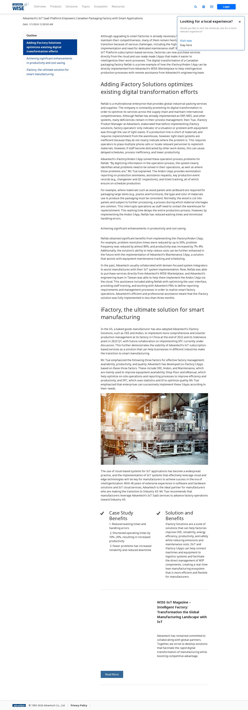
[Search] (195, 6)
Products (55, 6)
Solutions (72, 6)
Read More (112, 674)
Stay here (186, 45)
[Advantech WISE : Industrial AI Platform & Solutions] (20, 7)
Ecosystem (100, 6)
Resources (118, 6)
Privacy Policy (79, 705)
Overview (40, 6)
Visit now (186, 41)
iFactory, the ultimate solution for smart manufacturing (47, 72)
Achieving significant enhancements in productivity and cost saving (49, 61)
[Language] (203, 6)
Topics (85, 6)
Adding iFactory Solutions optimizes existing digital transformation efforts (43, 47)
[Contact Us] (211, 6)
